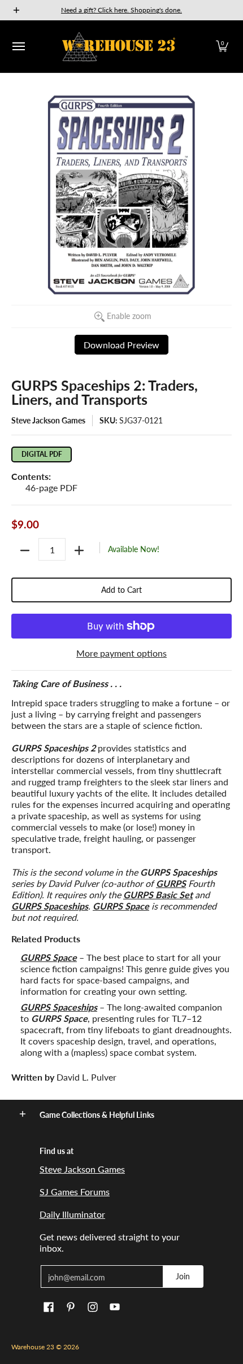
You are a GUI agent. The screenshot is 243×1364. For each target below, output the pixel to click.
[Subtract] (24, 550)
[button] (222, 46)
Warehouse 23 (32, 1347)
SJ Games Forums (75, 1191)
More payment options (121, 653)
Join (183, 1276)
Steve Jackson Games (48, 420)
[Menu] (18, 46)
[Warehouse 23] (118, 46)
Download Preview (121, 344)
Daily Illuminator (72, 1214)
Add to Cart (121, 589)
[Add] (79, 550)
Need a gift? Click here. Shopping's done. (121, 10)
